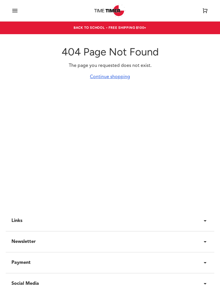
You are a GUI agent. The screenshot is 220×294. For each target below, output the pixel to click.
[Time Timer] (110, 10)
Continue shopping (110, 77)
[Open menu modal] (15, 10)
